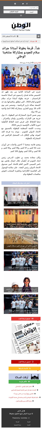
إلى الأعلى (20, 411)
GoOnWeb (24, 418)
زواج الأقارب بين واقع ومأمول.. (24, 401)
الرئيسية (28, 422)
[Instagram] (15, 4)
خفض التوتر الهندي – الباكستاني (23, 386)
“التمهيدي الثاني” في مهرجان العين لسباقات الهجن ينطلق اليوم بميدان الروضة (22, 247)
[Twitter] (23, 4)
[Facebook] (27, 4)
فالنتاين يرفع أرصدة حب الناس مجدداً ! (24, 394)
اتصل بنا (28, 425)
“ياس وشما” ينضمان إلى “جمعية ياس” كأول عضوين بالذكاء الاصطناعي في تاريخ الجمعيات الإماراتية (21, 290)
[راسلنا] (21, 15)
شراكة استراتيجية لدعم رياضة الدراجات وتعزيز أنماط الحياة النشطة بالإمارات (22, 204)
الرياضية (36, 63)
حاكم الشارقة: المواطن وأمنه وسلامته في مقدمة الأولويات (23, 397)
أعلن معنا (17, 422)
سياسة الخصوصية (17, 425)
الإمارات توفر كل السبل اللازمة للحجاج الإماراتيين (23, 390)
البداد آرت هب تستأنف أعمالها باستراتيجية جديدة (19, 41)
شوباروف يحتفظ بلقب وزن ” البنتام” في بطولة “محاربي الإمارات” (22, 268)
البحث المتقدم (14, 11)
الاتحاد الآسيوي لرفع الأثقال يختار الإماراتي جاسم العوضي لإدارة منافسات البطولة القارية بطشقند (22, 225)
